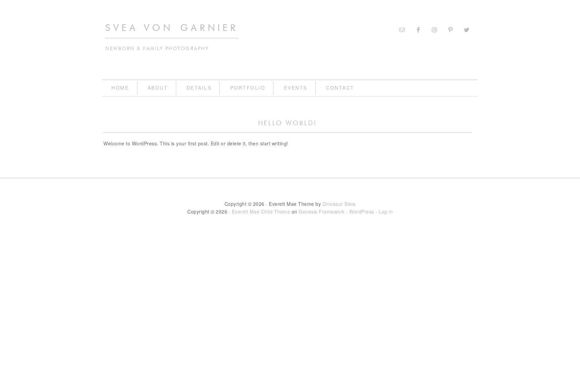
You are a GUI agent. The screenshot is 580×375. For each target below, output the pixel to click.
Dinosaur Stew (339, 203)
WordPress (361, 211)
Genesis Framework (322, 211)
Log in (386, 211)
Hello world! (287, 124)
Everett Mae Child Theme (261, 211)
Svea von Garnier (171, 28)
